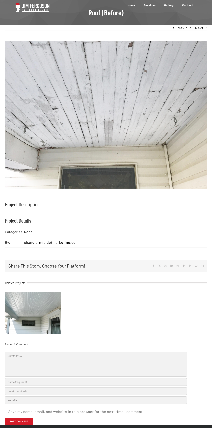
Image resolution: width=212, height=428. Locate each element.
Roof (28, 232)
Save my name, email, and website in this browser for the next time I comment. (76, 411)
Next (199, 28)
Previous (184, 28)
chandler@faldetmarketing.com (51, 242)
